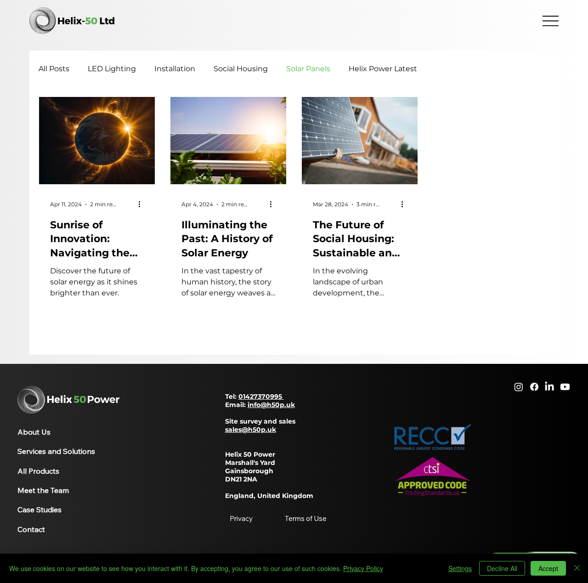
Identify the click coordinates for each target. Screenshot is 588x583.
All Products (38, 470)
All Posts (54, 68)
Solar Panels (308, 68)
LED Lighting (112, 68)
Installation (174, 68)
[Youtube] (565, 386)
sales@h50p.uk (250, 429)
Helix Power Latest (383, 68)
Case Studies (39, 509)
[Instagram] (518, 386)
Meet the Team (43, 490)
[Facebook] (534, 386)
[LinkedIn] (549, 386)
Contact (31, 529)
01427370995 (261, 396)
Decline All (502, 568)
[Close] (576, 568)
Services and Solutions (56, 451)
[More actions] (142, 204)
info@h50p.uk (271, 405)
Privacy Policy (363, 568)
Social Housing (241, 68)
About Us (34, 431)
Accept (548, 568)
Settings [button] (460, 568)
